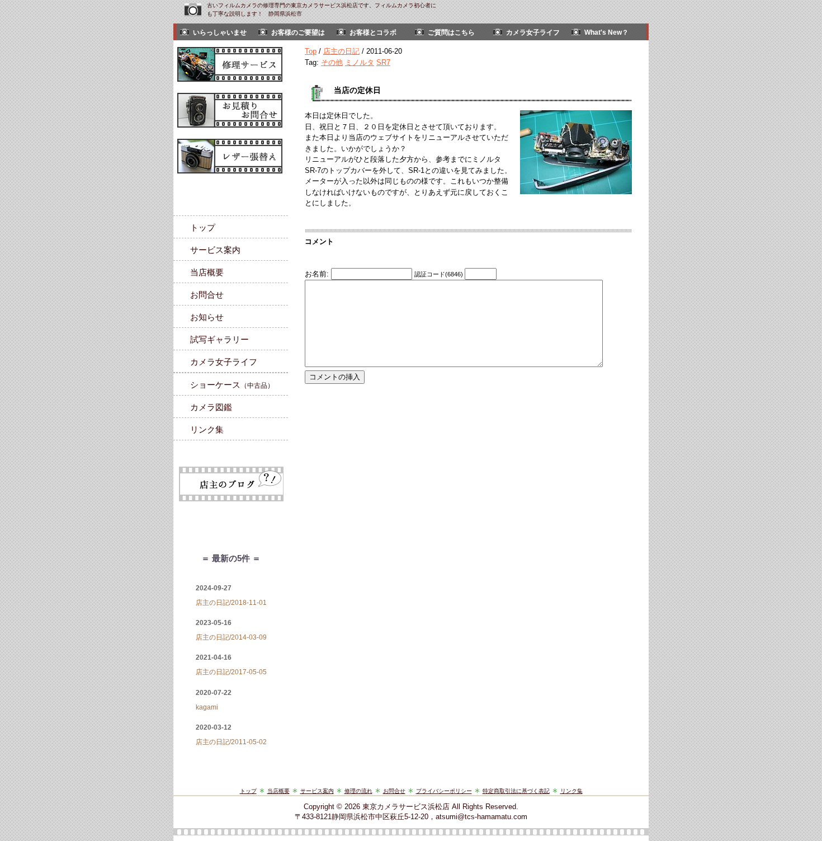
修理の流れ (358, 791)
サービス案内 (215, 250)
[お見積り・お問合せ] (231, 110)
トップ (202, 227)
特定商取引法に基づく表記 (516, 791)
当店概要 (207, 272)
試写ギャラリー (219, 339)
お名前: (318, 274)
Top (310, 51)
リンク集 (207, 429)
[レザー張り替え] (231, 156)
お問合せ (207, 294)
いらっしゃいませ (220, 32)
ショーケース (232, 384)
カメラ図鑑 (211, 407)
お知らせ (207, 317)
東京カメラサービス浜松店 (406, 806)
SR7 (383, 62)
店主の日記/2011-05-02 (231, 742)
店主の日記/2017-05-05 (231, 672)
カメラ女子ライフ (533, 32)
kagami (207, 707)
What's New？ (606, 32)
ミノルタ (359, 62)
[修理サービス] (231, 64)
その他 (332, 62)
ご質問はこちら (451, 32)
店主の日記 (341, 51)
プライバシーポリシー (444, 791)
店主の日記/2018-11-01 (231, 602)
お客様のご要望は (298, 32)
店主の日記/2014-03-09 (231, 637)
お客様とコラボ (372, 32)
